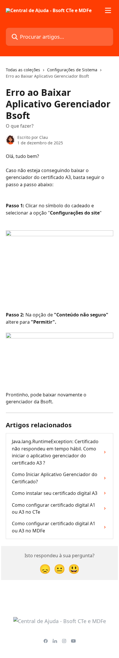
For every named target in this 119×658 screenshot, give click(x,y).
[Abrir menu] (108, 10)
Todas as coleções (23, 69)
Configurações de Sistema (72, 69)
